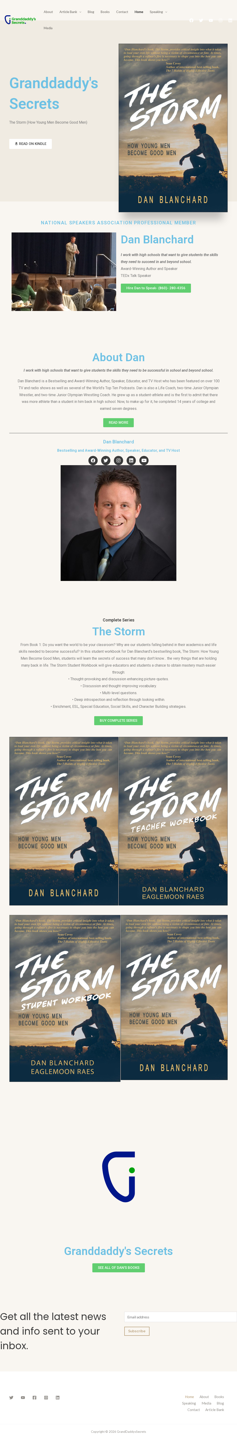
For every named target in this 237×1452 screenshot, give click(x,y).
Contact (122, 12)
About (48, 12)
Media (48, 28)
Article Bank (68, 12)
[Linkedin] (230, 20)
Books (105, 12)
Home (139, 12)
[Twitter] (201, 20)
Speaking (156, 12)
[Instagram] (220, 20)
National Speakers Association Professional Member (118, 223)
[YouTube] (211, 20)
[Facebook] (191, 20)
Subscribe (137, 1331)
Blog (91, 12)
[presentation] (79, 12)
